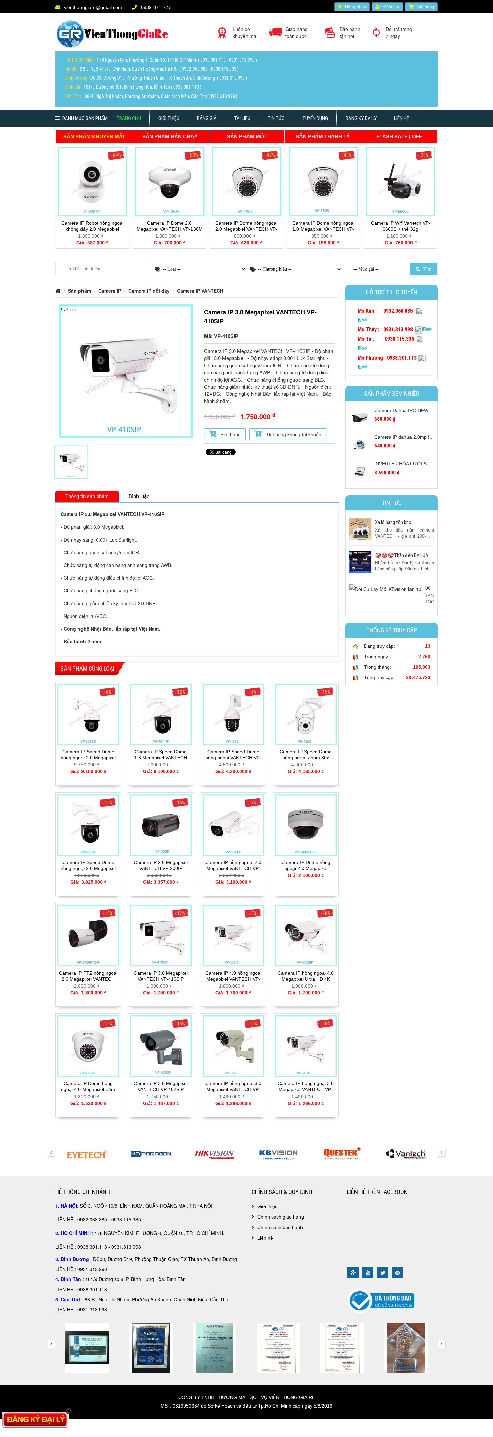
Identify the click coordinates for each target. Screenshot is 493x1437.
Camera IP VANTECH (200, 290)
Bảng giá (207, 118)
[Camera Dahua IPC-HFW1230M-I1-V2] (360, 417)
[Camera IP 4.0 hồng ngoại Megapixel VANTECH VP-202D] (233, 935)
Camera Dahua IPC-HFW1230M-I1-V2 (415, 410)
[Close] (69, 1411)
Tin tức (276, 118)
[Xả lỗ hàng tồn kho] (360, 528)
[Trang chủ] (114, 36)
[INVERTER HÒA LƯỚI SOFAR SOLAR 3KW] (360, 470)
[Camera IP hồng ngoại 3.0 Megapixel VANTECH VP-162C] (233, 1045)
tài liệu (242, 118)
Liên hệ (401, 118)
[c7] (278, 1347)
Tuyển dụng (315, 118)
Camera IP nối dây (149, 290)
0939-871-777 (155, 7)
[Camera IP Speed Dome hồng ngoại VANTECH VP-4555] (233, 713)
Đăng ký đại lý (361, 118)
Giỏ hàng (425, 6)
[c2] (406, 1347)
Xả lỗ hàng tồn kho (393, 522)
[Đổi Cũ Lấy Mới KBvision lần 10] (385, 588)
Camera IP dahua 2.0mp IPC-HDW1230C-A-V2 (424, 437)
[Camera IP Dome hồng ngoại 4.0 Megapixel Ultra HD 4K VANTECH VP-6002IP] (88, 1045)
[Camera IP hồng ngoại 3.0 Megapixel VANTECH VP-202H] (306, 1045)
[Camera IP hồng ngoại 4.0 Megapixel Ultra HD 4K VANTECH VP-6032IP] (306, 935)
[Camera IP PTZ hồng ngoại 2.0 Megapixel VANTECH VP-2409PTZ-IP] (88, 935)
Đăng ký (391, 6)
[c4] (87, 1347)
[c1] (342, 1347)
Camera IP (109, 290)
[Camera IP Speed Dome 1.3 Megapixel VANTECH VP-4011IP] (160, 713)
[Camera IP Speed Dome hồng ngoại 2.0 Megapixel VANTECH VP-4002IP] (88, 824)
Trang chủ (128, 118)
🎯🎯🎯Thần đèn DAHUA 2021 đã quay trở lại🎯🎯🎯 (431, 555)
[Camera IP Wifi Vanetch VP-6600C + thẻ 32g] (400, 181)
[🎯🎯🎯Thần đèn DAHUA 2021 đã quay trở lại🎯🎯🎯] (360, 561)
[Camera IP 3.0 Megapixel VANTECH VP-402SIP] (160, 1045)
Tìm (427, 269)
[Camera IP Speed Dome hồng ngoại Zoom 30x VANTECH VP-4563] (306, 713)
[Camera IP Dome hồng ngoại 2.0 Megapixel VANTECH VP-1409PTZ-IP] (306, 824)
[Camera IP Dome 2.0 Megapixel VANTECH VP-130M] (170, 181)
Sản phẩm (79, 290)
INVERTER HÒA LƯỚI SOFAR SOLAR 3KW (421, 463)
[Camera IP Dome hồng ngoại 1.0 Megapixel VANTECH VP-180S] (324, 181)
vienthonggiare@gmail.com (92, 7)
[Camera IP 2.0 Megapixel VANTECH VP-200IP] (160, 824)
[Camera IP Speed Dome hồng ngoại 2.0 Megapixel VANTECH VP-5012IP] (88, 713)
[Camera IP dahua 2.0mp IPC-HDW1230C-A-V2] (360, 444)
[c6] (214, 1347)
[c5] (151, 1347)
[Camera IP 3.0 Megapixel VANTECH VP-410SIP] (160, 935)
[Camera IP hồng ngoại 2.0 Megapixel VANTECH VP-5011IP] (233, 824)
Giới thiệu (168, 118)
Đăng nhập (355, 6)
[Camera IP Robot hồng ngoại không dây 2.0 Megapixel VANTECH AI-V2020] (92, 181)
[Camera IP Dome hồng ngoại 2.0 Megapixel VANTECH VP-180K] (246, 181)
